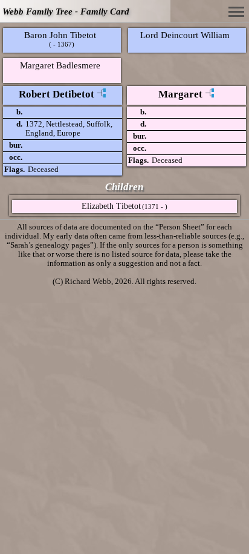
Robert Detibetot (56, 94)
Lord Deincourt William (185, 35)
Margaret (180, 94)
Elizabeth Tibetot (111, 206)
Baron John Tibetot (60, 35)
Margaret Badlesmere (60, 65)
